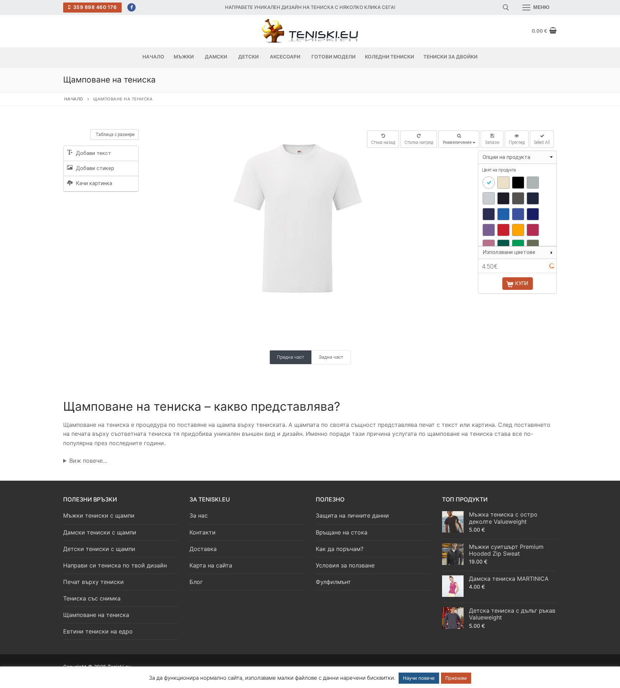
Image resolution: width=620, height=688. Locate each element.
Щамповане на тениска (96, 614)
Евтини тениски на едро (98, 631)
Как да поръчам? (339, 548)
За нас (198, 515)
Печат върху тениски (93, 581)
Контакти (202, 532)
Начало (73, 99)
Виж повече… (88, 460)
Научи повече (419, 678)
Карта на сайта (210, 565)
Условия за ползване (345, 565)
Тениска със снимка (92, 598)
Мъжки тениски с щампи (99, 515)
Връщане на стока (341, 532)
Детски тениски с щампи (99, 548)
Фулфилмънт (333, 581)
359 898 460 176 (94, 7)
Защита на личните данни (352, 515)
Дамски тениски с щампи (99, 532)
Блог (196, 581)
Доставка (203, 548)
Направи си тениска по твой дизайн (115, 565)
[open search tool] (506, 7)
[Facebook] (131, 7)
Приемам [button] (456, 678)
